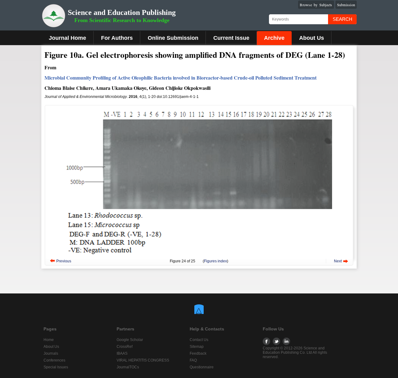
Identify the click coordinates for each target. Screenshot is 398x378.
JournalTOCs (128, 367)
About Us (311, 38)
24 (184, 261)
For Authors (117, 38)
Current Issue (231, 38)
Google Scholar (130, 340)
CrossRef (124, 346)
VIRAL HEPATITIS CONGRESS (143, 360)
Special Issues (56, 367)
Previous (63, 261)
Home (49, 340)
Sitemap (197, 346)
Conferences (54, 360)
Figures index (215, 261)
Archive (274, 38)
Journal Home (67, 38)
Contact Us (199, 340)
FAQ (193, 360)
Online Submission (173, 38)
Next (338, 261)
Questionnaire (202, 367)
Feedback (198, 353)
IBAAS (122, 353)
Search (342, 19)
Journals (51, 353)
